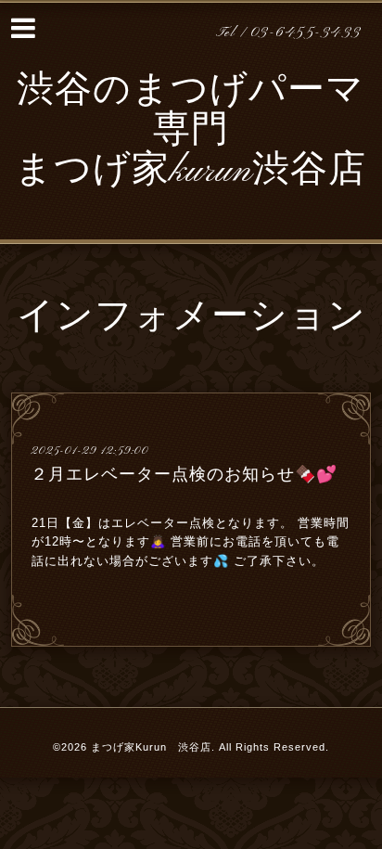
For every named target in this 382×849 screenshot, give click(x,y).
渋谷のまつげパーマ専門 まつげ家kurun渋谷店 (190, 132)
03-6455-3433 (306, 33)
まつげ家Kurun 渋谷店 (151, 747)
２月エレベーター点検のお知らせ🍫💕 (184, 474)
